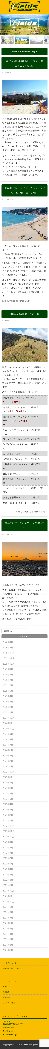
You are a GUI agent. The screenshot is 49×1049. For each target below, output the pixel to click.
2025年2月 (8, 706)
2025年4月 (8, 696)
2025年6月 (8, 685)
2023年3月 (8, 809)
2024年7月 (8, 744)
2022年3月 (8, 874)
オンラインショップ (9, 963)
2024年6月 (8, 750)
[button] (3, 24)
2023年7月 (8, 788)
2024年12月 (8, 717)
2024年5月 (8, 755)
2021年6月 (8, 923)
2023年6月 (8, 793)
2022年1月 (8, 885)
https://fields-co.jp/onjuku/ (16, 300)
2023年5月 (8, 798)
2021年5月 (8, 928)
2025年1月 (8, 712)
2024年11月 (8, 723)
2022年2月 (8, 879)
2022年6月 (8, 858)
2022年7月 (8, 852)
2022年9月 (8, 842)
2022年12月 (8, 825)
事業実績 (6, 992)
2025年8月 (8, 674)
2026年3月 (8, 647)
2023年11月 (8, 777)
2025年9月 (8, 669)
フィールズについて (9, 981)
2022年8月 (8, 847)
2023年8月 (8, 782)
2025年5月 (8, 690)
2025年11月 (8, 658)
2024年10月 (8, 728)
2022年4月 (8, 869)
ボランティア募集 (9, 1003)
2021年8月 (8, 912)
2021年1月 (8, 950)
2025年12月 (8, 652)
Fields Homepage (11, 1035)
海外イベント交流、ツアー (12, 968)
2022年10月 (8, 836)
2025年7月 (8, 679)
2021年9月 (8, 906)
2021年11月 (8, 896)
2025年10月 (8, 663)
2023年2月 (8, 815)
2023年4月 (8, 804)
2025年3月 (8, 701)
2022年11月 (8, 831)
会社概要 (6, 987)
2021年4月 (8, 933)
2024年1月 (8, 766)
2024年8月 (8, 739)
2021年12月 (8, 890)
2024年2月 (8, 760)
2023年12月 (8, 771)
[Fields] (24, 11)
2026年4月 (8, 642)
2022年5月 (8, 863)
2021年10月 (8, 901)
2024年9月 (8, 733)
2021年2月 (8, 944)
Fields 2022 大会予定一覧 (24, 314)
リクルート (6, 997)
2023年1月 (8, 820)
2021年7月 (8, 917)
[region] (24, 29)
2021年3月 (8, 939)
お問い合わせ (9, 1031)
